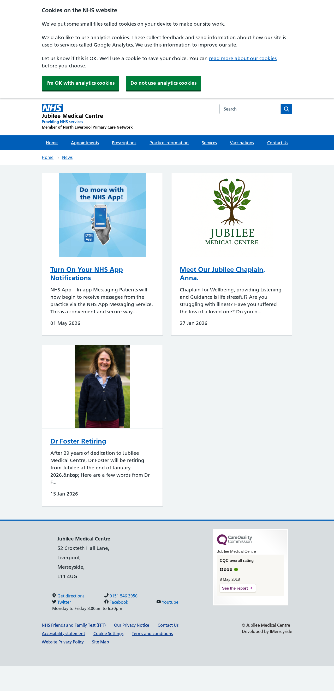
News (67, 157)
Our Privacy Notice (131, 625)
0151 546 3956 (124, 595)
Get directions (70, 595)
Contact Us (277, 142)
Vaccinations (242, 142)
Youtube (170, 602)
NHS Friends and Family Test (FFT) (74, 625)
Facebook (119, 602)
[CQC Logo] (234, 544)
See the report (235, 588)
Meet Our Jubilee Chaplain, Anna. (222, 273)
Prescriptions (124, 142)
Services (209, 142)
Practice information (169, 142)
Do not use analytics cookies (163, 83)
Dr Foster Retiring (78, 441)
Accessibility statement (63, 633)
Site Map (100, 641)
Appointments (85, 142)
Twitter (64, 602)
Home (52, 142)
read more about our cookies (243, 58)
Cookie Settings (108, 633)
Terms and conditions (152, 633)
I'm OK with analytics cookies (80, 83)
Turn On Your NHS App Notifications (86, 273)
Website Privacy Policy (63, 641)
